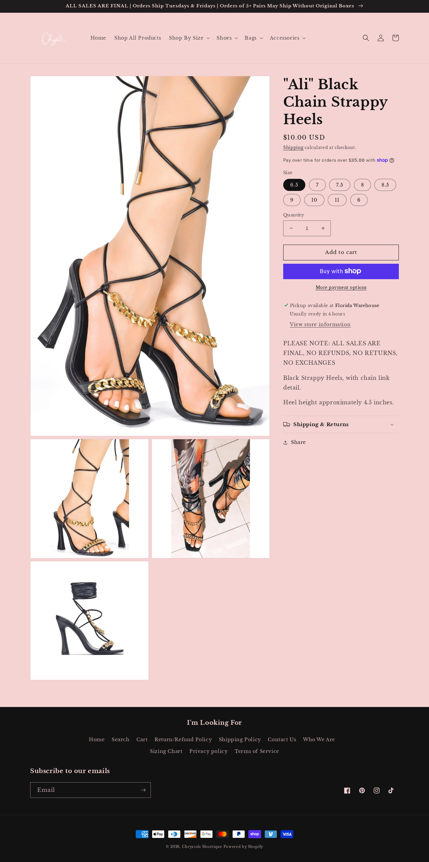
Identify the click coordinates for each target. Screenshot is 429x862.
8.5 (385, 185)
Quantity (293, 215)
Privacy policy (208, 751)
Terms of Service (257, 751)
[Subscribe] (143, 790)
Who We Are (319, 740)
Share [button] (298, 442)
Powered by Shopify (243, 847)
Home (97, 740)
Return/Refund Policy (183, 740)
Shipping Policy (240, 740)
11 (337, 200)
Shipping (293, 147)
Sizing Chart (166, 751)
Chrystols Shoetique (202, 847)
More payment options (341, 287)
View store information (320, 324)
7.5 (339, 185)
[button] (188, 38)
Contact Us (282, 740)
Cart (141, 740)
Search (121, 740)
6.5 (294, 185)
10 (314, 200)
